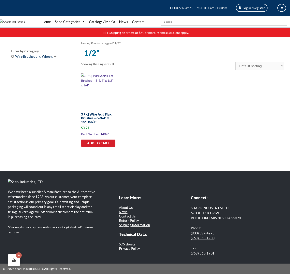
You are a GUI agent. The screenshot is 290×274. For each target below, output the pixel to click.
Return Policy (129, 220)
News (123, 21)
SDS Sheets (127, 244)
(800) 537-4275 (202, 233)
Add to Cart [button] (98, 143)
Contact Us (127, 216)
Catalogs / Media (102, 21)
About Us (126, 208)
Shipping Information (134, 225)
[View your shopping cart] (281, 8)
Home (46, 21)
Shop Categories (67, 21)
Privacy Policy (129, 248)
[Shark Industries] (12, 21)
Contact (138, 21)
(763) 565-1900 (202, 238)
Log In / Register (254, 8)
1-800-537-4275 (181, 8)
